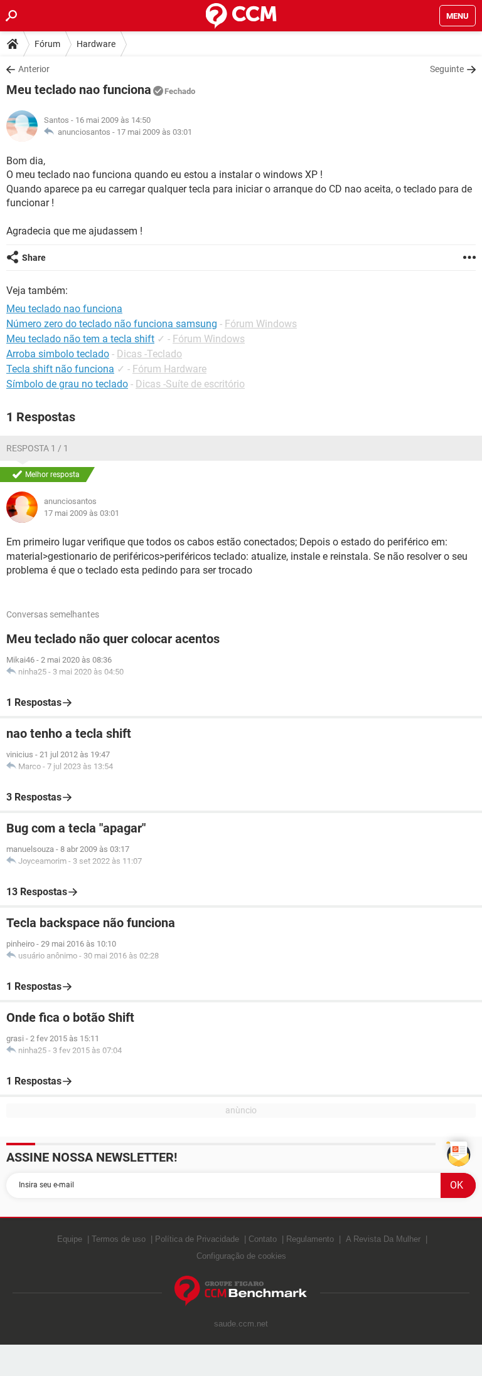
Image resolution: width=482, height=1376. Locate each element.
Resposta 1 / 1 (37, 448)
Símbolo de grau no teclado (67, 384)
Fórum (47, 44)
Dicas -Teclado (149, 354)
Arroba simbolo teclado (57, 354)
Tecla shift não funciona (60, 369)
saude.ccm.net (241, 1323)
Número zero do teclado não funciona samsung (111, 324)
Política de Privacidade (197, 1239)
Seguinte (447, 69)
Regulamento (310, 1239)
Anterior (34, 69)
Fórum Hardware (169, 369)
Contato (263, 1239)
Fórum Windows (261, 324)
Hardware (96, 44)
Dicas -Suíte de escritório (190, 384)
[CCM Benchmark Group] (241, 1291)
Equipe (69, 1239)
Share (34, 258)
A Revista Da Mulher (383, 1239)
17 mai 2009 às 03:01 (154, 132)
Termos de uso (119, 1239)
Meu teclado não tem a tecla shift (80, 339)
